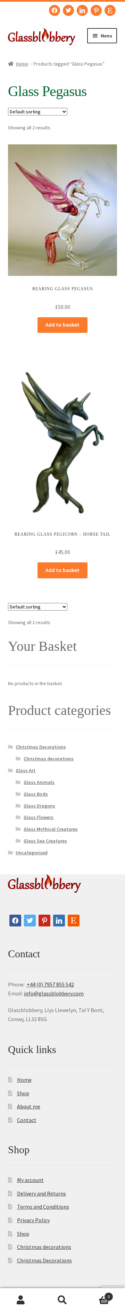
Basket (96, 1294)
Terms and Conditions (43, 1206)
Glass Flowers (38, 817)
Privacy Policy (33, 1220)
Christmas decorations (49, 759)
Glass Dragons (39, 806)
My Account (21, 1300)
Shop (23, 1093)
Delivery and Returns (41, 1193)
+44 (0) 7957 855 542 (50, 984)
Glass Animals (39, 782)
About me (28, 1106)
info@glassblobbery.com (54, 993)
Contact (26, 1119)
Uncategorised (32, 852)
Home (22, 64)
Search (62, 1300)
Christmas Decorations (41, 747)
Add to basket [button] (62, 324)
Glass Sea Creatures (45, 841)
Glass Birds (36, 794)
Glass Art (25, 770)
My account (30, 1179)
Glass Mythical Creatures (51, 829)
